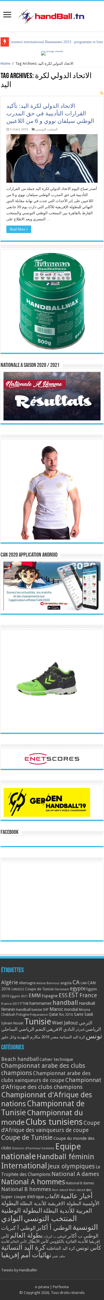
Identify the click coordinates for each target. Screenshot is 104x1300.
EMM (35, 995)
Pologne (22, 1015)
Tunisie (37, 1021)
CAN (83, 983)
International (24, 1165)
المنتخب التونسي (46, 129)
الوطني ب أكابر (83, 1236)
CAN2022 (17, 989)
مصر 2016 (50, 1037)
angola (66, 983)
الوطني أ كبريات (18, 1228)
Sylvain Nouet (12, 1023)
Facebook (9, 832)
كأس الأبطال (38, 1241)
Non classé (60, 1190)
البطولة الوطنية (21, 1210)
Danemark (62, 989)
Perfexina (61, 1287)
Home (5, 63)
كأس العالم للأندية (14, 1242)
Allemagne (27, 983)
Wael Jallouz (65, 1023)
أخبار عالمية (76, 1196)
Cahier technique (56, 1059)
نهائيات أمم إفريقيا (26, 1255)
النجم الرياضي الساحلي (23, 1029)
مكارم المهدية (28, 1037)
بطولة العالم (26, 1235)
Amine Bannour (48, 983)
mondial (71, 1009)
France (88, 995)
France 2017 (10, 1004)
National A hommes (33, 1181)
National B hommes (26, 1189)
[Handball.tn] (52, 15)
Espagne (50, 995)
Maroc (56, 1009)
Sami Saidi (83, 1014)
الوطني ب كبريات (55, 1236)
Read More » (19, 229)
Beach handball (20, 1059)
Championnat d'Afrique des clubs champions (51, 1083)
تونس (94, 1036)
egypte (78, 988)
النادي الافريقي (60, 1029)
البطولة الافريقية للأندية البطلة (50, 1203)
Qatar (53, 1014)
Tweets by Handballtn (19, 1270)
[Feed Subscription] (101, 93)
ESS (63, 995)
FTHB (24, 1004)
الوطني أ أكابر (54, 1227)
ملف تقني (58, 1256)
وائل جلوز (8, 1037)
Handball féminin (65, 1156)
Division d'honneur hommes (33, 1148)
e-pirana (42, 1287)
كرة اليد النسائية (72, 1037)
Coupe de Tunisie (39, 989)
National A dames (75, 1173)
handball (65, 1002)
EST (73, 995)
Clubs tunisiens (54, 1122)
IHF (46, 1009)
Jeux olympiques (71, 1166)
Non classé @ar (80, 1190)
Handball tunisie (29, 1009)
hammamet (40, 1003)
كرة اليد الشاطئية (60, 1248)
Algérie (9, 982)
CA (76, 982)
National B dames (80, 1183)
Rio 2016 (66, 1015)
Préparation (39, 1015)
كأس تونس (88, 1247)
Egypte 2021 (19, 996)
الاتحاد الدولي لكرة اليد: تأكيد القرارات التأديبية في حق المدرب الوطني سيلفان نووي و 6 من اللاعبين (50, 113)
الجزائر (79, 1030)
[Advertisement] (52, 901)
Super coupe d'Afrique (22, 1196)
